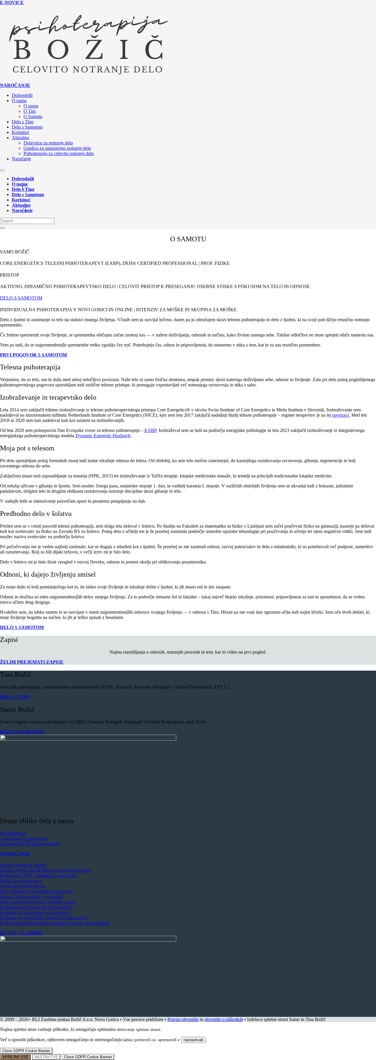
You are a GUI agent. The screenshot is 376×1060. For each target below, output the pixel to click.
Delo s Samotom (27, 126)
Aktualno (20, 137)
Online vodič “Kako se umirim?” (30, 843)
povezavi (340, 415)
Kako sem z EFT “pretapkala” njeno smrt (38, 875)
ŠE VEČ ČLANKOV (21, 933)
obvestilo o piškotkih (223, 1019)
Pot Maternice (13, 833)
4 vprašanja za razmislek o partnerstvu (35, 912)
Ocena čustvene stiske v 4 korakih (31, 896)
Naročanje (21, 158)
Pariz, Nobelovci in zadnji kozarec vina (36, 891)
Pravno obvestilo (183, 1019)
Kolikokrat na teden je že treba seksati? (36, 907)
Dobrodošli (22, 95)
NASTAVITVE (46, 1057)
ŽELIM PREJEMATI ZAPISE (31, 661)
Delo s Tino (22, 121)
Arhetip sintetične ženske (23, 864)
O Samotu (33, 116)
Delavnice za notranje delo (48, 142)
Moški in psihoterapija (20, 880)
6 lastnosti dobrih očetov (22, 886)
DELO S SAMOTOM (21, 297)
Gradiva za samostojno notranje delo (57, 148)
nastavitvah (193, 1040)
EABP (150, 430)
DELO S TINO (15, 696)
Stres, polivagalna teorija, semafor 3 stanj (38, 901)
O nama (19, 100)
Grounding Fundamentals (23, 838)
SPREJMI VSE (15, 1057)
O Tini (30, 111)
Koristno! (20, 132)
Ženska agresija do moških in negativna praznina (45, 870)
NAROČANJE (15, 85)
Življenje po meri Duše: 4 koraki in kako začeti (43, 917)
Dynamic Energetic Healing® (103, 435)
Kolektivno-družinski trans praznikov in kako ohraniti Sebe (55, 923)
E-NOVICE (12, 2)
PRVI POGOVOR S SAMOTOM (33, 354)
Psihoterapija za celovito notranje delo (59, 153)
